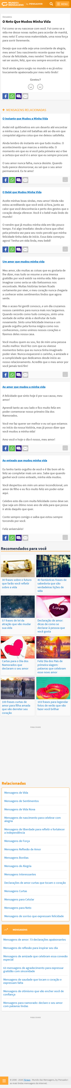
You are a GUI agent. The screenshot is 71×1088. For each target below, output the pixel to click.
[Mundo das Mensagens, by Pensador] (19, 4)
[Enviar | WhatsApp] (12, 96)
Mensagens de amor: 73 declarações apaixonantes (34, 939)
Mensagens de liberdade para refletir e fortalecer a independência (34, 830)
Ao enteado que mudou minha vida (24, 460)
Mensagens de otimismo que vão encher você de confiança (33, 992)
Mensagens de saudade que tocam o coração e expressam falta (32, 981)
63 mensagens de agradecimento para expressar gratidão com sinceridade (33, 969)
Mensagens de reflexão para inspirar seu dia (30, 948)
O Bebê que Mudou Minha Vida (21, 192)
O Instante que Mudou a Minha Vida (25, 118)
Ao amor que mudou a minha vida (23, 387)
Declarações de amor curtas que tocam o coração (35, 883)
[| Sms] (19, 96)
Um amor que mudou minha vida (23, 261)
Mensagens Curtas (15, 891)
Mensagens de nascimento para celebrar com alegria (32, 819)
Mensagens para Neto (17, 908)
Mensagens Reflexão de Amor (22, 849)
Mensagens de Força (17, 841)
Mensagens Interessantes (20, 874)
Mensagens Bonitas (16, 857)
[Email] (25, 96)
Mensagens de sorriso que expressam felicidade (34, 916)
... (65, 179)
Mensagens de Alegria (17, 866)
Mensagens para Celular (19, 899)
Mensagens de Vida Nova (19, 809)
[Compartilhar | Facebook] (5, 96)
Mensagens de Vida (16, 792)
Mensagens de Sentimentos (21, 801)
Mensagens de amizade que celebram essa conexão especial (35, 957)
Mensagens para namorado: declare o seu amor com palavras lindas (33, 1004)
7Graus (26, 1079)
